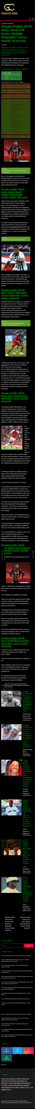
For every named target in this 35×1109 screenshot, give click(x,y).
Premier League (17, 684)
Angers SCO (5, 365)
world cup (10, 686)
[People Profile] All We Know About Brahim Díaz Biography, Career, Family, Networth (14, 397)
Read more (3, 1065)
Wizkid (5, 686)
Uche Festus (4, 44)
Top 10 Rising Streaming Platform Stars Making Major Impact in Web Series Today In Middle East (17, 988)
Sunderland (14, 227)
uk (26, 685)
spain (9, 685)
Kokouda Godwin (26, 720)
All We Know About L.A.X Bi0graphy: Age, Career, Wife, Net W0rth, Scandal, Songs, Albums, (27, 851)
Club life (7, 76)
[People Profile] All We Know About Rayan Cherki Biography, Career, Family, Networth (15, 642)
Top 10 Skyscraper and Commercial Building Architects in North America (15, 1003)
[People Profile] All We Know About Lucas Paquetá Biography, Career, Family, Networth (15, 549)
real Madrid (24, 684)
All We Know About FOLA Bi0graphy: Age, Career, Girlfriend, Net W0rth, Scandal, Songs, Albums (27, 889)
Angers (7, 77)
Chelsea (11, 684)
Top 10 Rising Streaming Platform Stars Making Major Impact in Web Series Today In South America (17, 977)
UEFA (12, 685)
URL (28, 685)
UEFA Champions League (19, 685)
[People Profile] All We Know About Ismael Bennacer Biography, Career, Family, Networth (14, 193)
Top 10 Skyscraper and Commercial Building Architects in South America (15, 994)
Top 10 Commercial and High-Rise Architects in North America (15, 998)
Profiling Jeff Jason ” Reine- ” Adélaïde (11, 74)
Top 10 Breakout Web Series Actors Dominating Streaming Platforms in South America (17, 971)
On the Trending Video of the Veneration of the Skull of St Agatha (16, 955)
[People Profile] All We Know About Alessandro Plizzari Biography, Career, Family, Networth (15, 294)
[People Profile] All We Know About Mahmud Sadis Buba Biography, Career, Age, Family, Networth (27, 735)
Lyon (21, 65)
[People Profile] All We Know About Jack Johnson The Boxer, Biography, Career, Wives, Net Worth (27, 701)
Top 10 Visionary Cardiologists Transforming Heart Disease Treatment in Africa (14, 966)
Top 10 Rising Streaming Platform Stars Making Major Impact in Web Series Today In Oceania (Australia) (17, 982)
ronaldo (6, 685)
